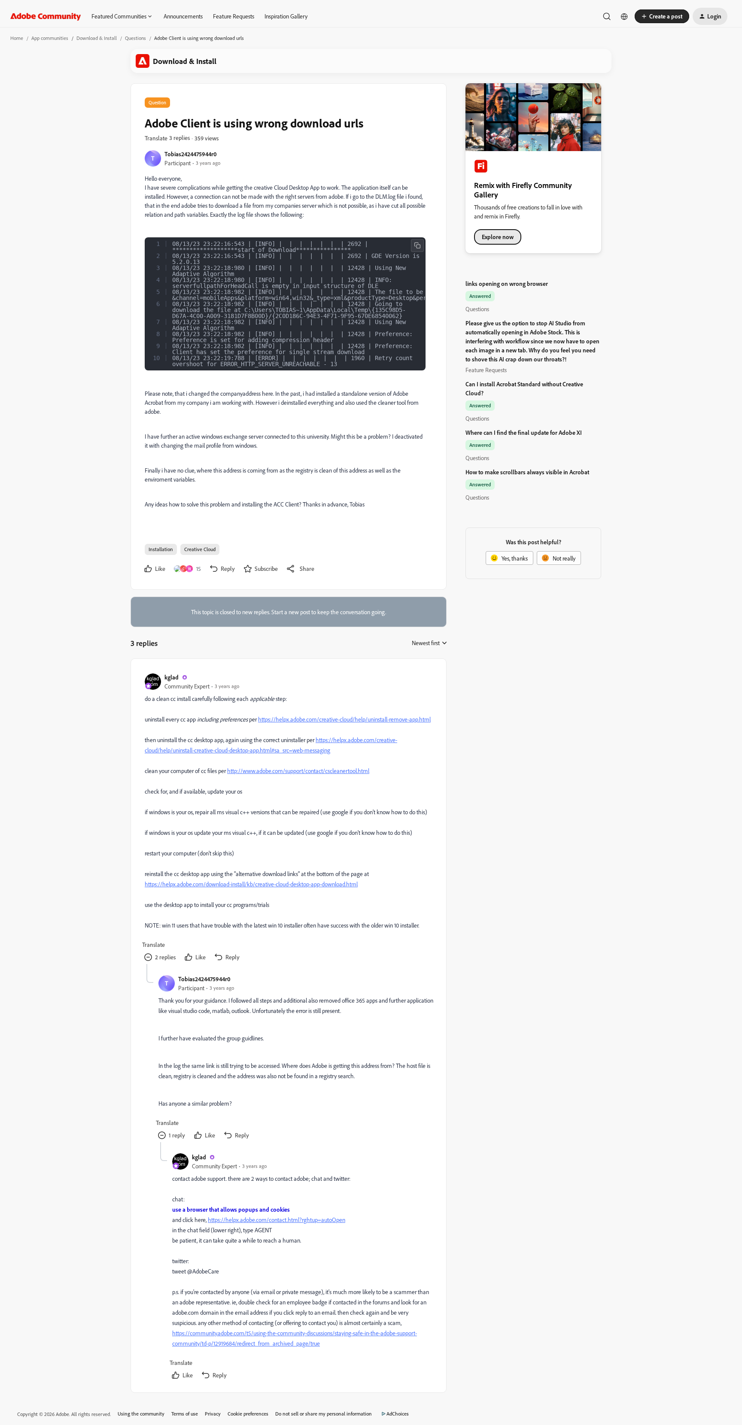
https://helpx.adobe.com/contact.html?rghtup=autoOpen (276, 1219)
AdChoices (397, 1413)
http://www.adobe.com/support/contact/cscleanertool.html (298, 770)
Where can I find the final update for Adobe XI (523, 432)
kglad (171, 677)
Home (16, 38)
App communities (49, 38)
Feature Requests (233, 16)
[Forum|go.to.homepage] (45, 16)
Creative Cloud (200, 549)
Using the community (141, 1413)
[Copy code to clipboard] (417, 245)
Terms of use (184, 1413)
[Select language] (624, 16)
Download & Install (96, 38)
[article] (288, 818)
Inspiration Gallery (286, 16)
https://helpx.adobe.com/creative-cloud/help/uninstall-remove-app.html (344, 719)
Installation (161, 549)
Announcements (183, 16)
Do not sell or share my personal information (323, 1413)
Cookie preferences (248, 1413)
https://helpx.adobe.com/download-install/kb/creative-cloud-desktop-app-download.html (251, 884)
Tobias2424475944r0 (190, 154)
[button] (662, 16)
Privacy (213, 1413)
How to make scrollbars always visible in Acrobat (527, 472)
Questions (135, 38)
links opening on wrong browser (506, 283)
